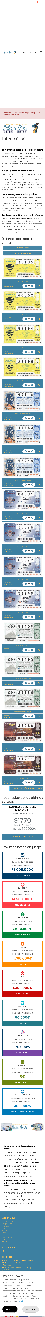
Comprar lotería (7, 1224)
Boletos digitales (7, 1237)
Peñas (4, 1235)
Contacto (5, 1228)
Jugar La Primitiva (22, 935)
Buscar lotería (23, 248)
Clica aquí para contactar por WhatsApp (17, 1268)
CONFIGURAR (8, 1299)
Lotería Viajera (6, 1233)
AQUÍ (21, 1301)
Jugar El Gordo (22, 905)
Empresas (5, 1230)
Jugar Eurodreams (22, 1053)
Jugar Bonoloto (22, 1082)
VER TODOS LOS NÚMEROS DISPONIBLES (26, 788)
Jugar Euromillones (23, 875)
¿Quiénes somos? (8, 1222)
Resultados (5, 1226)
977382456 (7, 1265)
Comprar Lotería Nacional (22, 1112)
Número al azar (23, 253)
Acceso (28, 52)
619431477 (7, 1270)
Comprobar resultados (22, 836)
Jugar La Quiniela (22, 994)
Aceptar (10, 1309)
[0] (37, 52)
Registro (4, 1242)
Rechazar (30, 1309)
